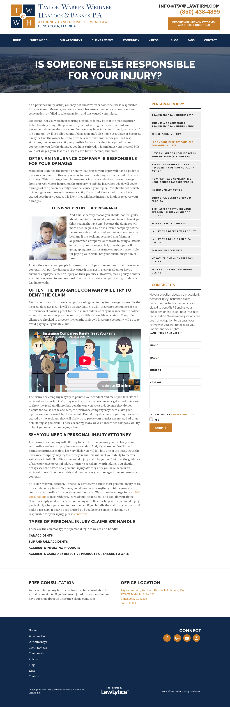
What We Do (39, 40)
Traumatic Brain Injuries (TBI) (173, 115)
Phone (155, 345)
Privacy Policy (181, 414)
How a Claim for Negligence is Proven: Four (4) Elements (174, 155)
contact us (80, 514)
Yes (156, 420)
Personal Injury (168, 104)
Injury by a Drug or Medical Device (172, 241)
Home (17, 40)
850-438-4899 (129, 603)
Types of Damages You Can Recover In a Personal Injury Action (173, 167)
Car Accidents (41, 535)
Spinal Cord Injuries (166, 134)
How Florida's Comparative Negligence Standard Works (172, 180)
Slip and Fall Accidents (48, 541)
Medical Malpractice (167, 190)
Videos (153, 40)
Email (154, 358)
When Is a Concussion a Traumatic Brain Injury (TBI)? (173, 125)
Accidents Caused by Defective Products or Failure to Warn (79, 554)
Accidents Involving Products (54, 547)
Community (131, 40)
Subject (155, 370)
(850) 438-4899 (200, 11)
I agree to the (172, 414)
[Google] (177, 638)
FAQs (191, 40)
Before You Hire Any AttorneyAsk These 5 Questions (193, 23)
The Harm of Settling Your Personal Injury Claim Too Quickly (171, 212)
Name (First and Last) (166, 333)
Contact (210, 40)
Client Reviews (102, 40)
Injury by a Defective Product (174, 231)
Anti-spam (196, 691)
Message (157, 382)
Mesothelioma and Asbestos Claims (172, 260)
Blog (174, 40)
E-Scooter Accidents (167, 250)
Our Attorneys (71, 40)
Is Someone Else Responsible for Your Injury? (173, 144)
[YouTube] (187, 638)
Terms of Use (167, 691)
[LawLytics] (115, 691)
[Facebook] (167, 638)
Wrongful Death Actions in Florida (172, 199)
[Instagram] (196, 638)
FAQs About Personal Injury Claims (172, 271)
